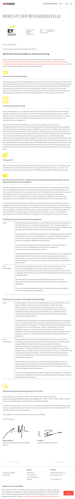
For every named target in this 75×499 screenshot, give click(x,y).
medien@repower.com (57, 473)
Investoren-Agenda (9, 473)
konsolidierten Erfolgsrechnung (30, 62)
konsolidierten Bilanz (10, 62)
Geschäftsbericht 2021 (50, 4)
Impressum (6, 475)
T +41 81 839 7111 (56, 479)
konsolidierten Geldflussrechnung (54, 62)
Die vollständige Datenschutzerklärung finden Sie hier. (41, 496)
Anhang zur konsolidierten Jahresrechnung (53, 64)
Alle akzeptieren (68, 493)
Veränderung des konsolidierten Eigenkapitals (18, 64)
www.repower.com (56, 475)
